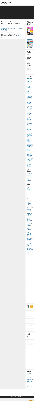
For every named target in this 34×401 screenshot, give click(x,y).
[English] (27, 314)
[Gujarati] (28, 314)
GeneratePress (21, 396)
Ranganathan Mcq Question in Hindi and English (30, 379)
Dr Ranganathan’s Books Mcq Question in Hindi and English (29, 386)
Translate (31, 316)
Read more (19, 35)
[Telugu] (30, 314)
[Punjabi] (29, 314)
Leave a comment (4, 37)
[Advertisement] (17, 10)
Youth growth (6, 2)
